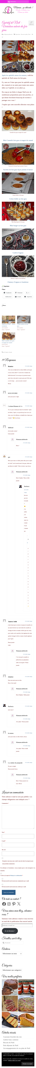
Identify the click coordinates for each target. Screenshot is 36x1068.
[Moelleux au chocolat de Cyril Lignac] (10, 987)
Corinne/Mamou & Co (15, 406)
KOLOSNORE (13, 393)
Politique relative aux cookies (14, 1060)
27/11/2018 (27, 366)
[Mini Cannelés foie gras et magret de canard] (8, 336)
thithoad (10, 427)
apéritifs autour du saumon (17, 75)
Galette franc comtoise (10, 1040)
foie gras (10, 352)
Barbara (26, 486)
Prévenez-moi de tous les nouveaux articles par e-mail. (14, 886)
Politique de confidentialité (16, 875)
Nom (3, 832)
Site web (4, 849)
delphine (10, 677)
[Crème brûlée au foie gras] (23, 319)
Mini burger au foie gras (18, 225)
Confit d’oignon (18, 253)
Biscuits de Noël (8, 1042)
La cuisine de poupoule (15, 763)
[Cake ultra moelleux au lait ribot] (10, 1020)
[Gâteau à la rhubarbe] (26, 1004)
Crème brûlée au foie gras (18, 199)
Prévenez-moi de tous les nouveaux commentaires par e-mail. (15, 880)
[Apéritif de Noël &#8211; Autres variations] (8, 319)
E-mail (4, 841)
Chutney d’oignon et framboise (18, 282)
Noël (29, 34)
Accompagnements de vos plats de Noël (16, 1048)
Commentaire (5, 803)
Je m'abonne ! (10, 931)
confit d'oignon (5, 352)
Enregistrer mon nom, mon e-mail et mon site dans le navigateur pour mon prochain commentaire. (17, 862)
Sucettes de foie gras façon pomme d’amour (18, 170)
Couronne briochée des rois (12, 1037)
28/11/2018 (26, 489)
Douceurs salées (24, 34)
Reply (31, 366)
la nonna (10, 733)
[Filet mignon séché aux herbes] (10, 1004)
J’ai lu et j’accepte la (11, 875)
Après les (5, 75)
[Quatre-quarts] (26, 1020)
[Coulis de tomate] (26, 987)
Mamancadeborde (8, 34)
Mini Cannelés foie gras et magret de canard (18, 140)
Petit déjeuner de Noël (10, 1045)
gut (9, 457)
